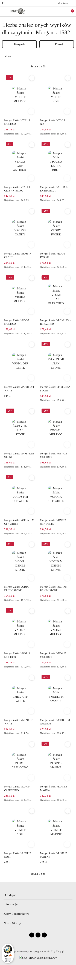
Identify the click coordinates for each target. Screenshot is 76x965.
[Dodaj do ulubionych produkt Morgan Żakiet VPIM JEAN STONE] (31, 411)
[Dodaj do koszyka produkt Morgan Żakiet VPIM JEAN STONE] (31, 444)
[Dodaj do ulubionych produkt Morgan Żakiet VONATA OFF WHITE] (67, 477)
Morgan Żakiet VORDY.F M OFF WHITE (19, 522)
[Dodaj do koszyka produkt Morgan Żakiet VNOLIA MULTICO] (31, 644)
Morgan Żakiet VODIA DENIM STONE (16, 589)
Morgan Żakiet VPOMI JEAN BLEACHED (56, 322)
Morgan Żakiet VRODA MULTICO (16, 322)
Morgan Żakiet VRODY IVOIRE (52, 255)
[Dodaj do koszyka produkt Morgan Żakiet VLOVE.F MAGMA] (67, 777)
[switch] (8, 960)
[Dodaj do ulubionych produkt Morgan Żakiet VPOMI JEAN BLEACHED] (67, 278)
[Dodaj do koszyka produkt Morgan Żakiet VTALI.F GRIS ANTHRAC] (31, 178)
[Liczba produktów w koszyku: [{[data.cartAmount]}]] (70, 11)
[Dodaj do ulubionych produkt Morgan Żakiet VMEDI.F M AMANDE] (67, 677)
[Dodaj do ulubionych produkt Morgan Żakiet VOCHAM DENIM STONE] (67, 544)
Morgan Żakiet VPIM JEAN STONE (19, 455)
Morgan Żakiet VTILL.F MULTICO (17, 122)
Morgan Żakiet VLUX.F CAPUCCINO (17, 788)
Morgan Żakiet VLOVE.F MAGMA (53, 788)
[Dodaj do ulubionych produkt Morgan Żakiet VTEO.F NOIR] (67, 78)
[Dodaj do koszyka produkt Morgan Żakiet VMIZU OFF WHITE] (31, 711)
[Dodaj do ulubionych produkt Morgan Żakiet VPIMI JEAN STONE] (67, 344)
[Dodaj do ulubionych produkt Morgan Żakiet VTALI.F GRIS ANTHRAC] (31, 144)
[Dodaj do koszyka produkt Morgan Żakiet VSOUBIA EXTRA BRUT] (67, 178)
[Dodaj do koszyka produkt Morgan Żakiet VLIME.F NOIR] (31, 844)
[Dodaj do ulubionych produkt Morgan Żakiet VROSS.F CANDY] (31, 211)
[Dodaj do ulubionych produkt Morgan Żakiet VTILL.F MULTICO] (31, 78)
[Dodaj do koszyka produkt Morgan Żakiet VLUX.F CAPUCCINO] (31, 777)
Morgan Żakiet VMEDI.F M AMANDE (55, 722)
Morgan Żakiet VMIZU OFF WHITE (19, 722)
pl (3, 3)
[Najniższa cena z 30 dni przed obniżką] (35, 134)
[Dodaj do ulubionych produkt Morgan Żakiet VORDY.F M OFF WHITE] (31, 477)
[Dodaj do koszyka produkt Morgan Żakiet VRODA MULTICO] (31, 311)
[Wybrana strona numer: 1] (38, 66)
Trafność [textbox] (7, 56)
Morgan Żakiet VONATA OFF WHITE (53, 522)
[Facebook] (31, 935)
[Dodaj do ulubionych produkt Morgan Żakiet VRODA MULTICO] (31, 278)
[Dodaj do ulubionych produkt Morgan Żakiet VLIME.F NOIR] (31, 811)
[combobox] (38, 56)
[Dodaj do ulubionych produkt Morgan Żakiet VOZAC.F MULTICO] (67, 411)
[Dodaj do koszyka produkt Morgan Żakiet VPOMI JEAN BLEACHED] (67, 311)
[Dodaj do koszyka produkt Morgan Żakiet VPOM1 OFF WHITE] (31, 378)
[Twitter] (44, 935)
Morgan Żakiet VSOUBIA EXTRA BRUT (54, 189)
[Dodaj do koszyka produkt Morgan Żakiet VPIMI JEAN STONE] (67, 378)
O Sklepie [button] (10, 895)
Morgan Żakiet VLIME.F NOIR (17, 855)
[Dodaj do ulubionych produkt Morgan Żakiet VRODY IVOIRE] (67, 211)
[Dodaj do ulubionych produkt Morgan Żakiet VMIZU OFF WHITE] (31, 677)
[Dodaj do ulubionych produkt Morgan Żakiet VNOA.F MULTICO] (67, 611)
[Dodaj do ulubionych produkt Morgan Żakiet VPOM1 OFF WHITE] (31, 344)
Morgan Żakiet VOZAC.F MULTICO (53, 455)
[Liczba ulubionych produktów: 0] (62, 11)
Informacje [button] (10, 904)
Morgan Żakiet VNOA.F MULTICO (53, 655)
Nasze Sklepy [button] (12, 923)
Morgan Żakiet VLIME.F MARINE (53, 855)
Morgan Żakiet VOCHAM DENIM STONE (54, 589)
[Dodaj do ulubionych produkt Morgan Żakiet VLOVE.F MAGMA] (67, 744)
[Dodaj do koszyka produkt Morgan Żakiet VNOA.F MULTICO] (67, 644)
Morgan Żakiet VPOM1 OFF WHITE (19, 389)
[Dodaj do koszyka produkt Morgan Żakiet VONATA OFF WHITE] (67, 511)
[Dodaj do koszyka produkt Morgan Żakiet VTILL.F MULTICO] (31, 111)
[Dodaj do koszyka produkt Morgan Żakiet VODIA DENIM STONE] (31, 578)
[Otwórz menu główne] (4, 11)
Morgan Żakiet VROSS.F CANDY (17, 255)
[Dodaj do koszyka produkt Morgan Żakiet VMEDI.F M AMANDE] (67, 711)
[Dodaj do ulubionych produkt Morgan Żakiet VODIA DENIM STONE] (31, 544)
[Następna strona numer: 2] (57, 66)
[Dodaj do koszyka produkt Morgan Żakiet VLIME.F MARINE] (67, 844)
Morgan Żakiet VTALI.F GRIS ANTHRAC (17, 189)
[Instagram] (38, 935)
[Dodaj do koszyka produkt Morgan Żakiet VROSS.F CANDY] (31, 244)
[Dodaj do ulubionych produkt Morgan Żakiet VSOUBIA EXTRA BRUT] (67, 144)
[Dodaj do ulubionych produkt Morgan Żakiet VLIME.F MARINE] (67, 811)
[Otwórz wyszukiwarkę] (55, 11)
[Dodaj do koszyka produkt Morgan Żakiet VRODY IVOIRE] (67, 244)
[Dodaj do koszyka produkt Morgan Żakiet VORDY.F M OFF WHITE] (31, 511)
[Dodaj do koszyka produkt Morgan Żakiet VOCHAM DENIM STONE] (67, 578)
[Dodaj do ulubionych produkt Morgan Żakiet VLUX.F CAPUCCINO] (31, 744)
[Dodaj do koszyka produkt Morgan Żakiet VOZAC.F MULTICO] (67, 444)
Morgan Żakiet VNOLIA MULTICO (17, 655)
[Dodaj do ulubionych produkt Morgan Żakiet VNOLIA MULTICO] (31, 611)
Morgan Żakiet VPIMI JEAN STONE (55, 389)
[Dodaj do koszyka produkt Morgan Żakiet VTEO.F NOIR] (67, 111)
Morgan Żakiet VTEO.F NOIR (53, 122)
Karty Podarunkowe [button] (16, 913)
